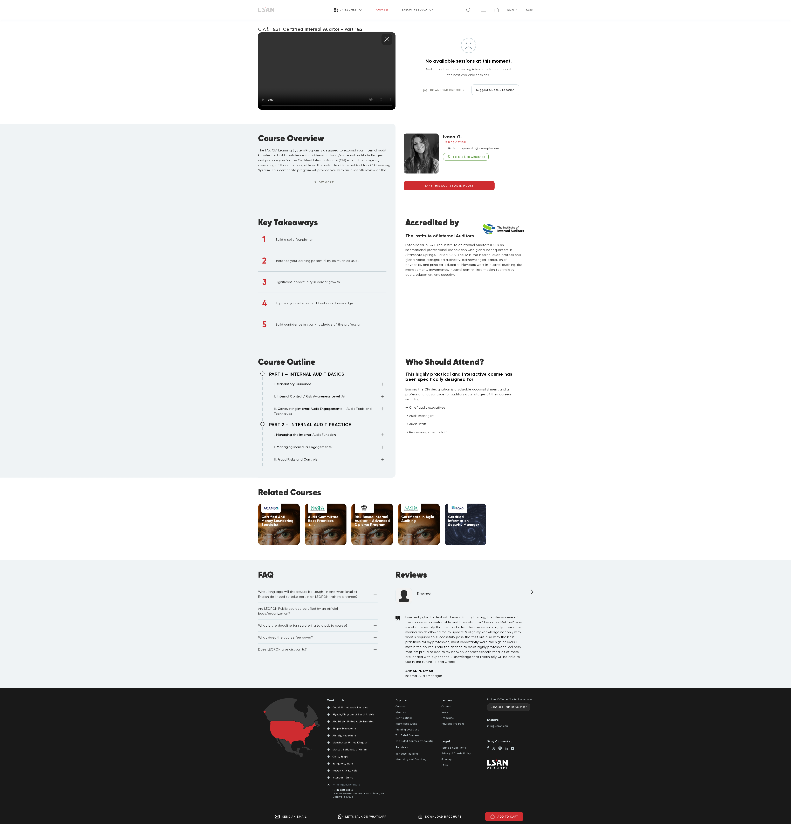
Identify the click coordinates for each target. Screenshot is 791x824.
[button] (329, 385)
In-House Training (407, 753)
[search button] (469, 10)
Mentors (401, 712)
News (444, 712)
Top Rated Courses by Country (415, 741)
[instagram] (501, 748)
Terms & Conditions (453, 747)
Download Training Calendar (509, 707)
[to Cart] (496, 9)
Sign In (512, 10)
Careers (446, 706)
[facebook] (489, 748)
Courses (382, 9)
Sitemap (446, 759)
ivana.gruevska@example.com (476, 148)
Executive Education (418, 9)
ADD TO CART (507, 816)
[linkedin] (508, 748)
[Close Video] (386, 39)
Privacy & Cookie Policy (456, 753)
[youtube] (512, 748)
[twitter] (495, 748)
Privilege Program (452, 723)
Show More (324, 182)
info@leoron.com (498, 726)
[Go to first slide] (531, 593)
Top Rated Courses (407, 735)
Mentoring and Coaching (411, 759)
